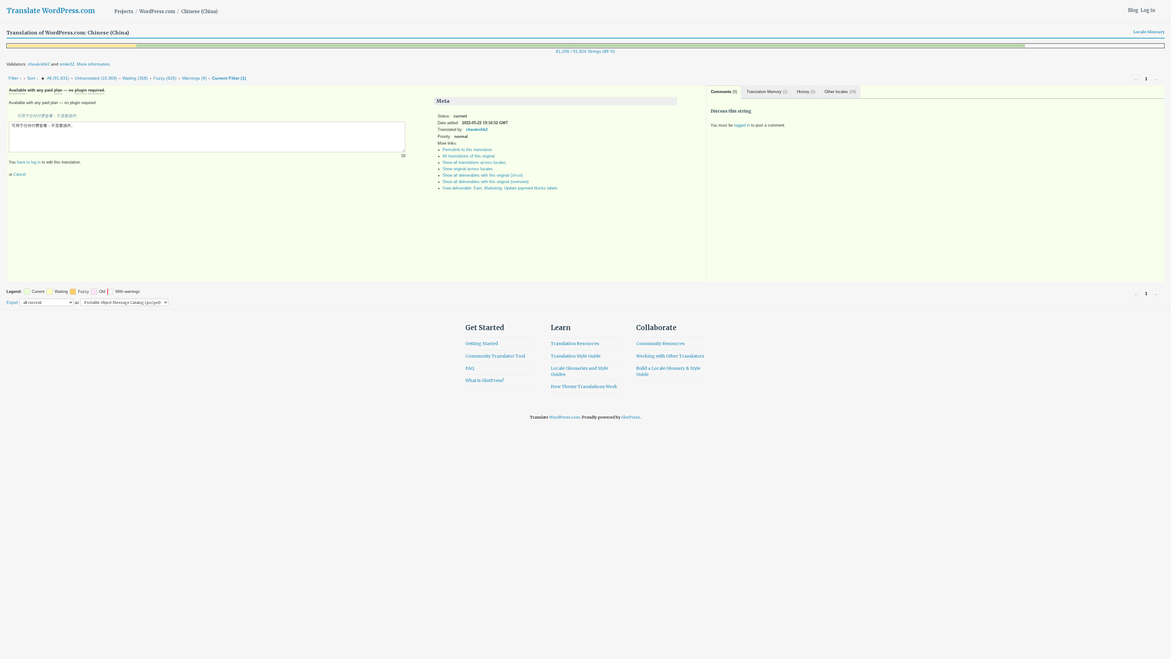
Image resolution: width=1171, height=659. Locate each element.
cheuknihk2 (39, 64)
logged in (742, 125)
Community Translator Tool (495, 356)
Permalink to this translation (467, 150)
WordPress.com (157, 11)
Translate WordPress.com (51, 10)
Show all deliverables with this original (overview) (485, 182)
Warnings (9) (194, 78)
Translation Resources (575, 343)
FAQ (469, 368)
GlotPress (630, 417)
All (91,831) (58, 78)
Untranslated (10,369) (96, 78)
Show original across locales (467, 169)
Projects (123, 11)
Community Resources (660, 343)
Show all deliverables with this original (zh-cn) (482, 175)
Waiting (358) (135, 78)
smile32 (66, 64)
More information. (94, 64)
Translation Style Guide (575, 356)
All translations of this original (468, 156)
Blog (1133, 10)
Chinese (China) (199, 11)
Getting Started (481, 343)
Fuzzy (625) (165, 78)
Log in (1148, 10)
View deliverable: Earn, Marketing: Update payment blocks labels (499, 188)
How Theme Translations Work (584, 386)
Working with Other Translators (670, 356)
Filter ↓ (15, 78)
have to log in (29, 162)
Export (12, 302)
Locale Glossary (1149, 32)
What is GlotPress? (484, 380)
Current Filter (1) (229, 78)
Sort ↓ (32, 78)
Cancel (19, 174)
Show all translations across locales (474, 162)
